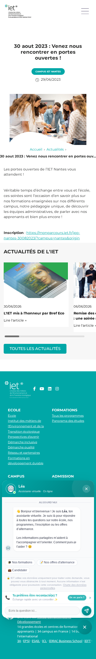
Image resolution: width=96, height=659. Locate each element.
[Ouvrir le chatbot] (84, 627)
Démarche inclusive (22, 442)
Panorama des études (68, 421)
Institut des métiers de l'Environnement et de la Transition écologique (26, 426)
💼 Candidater (17, 570)
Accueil (36, 149)
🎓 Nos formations (20, 562)
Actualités (55, 149)
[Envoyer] (86, 611)
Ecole (12, 415)
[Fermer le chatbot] (86, 489)
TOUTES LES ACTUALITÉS (35, 348)
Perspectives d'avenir (23, 437)
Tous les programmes (68, 415)
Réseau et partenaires (24, 452)
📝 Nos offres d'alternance (57, 562)
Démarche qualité (21, 447)
